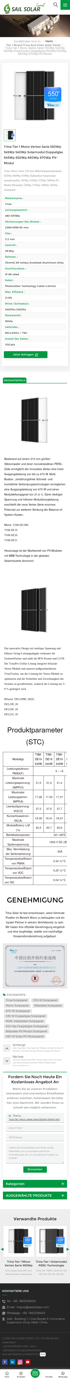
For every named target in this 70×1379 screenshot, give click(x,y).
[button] (2, 1249)
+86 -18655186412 (24, 1301)
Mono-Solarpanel (17, 1005)
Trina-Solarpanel (16, 1000)
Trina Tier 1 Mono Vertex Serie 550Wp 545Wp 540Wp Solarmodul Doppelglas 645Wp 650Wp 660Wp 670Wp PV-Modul (35, 1119)
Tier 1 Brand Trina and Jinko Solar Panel (33, 45)
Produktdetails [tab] (14, 380)
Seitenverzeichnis (16, 1346)
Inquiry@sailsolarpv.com (33, 1307)
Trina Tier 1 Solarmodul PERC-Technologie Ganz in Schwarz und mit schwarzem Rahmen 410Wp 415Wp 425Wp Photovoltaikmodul (18, 1264)
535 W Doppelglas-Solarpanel (25, 1016)
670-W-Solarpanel (18, 1011)
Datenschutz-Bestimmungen (22, 1350)
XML (33, 1346)
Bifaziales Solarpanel (48, 1005)
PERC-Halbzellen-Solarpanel (24, 1021)
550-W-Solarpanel (45, 1000)
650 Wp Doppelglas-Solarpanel (26, 1026)
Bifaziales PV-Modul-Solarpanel (26, 1031)
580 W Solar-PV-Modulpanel (25, 1036)
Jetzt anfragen (23, 354)
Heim (49, 41)
